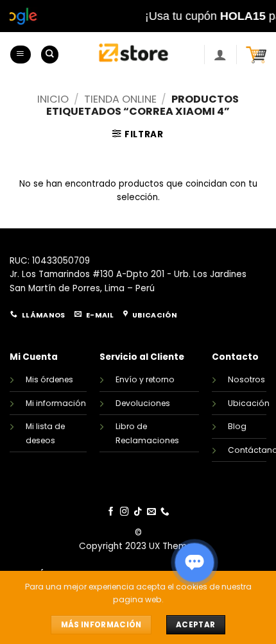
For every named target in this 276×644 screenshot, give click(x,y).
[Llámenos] (164, 512)
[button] (20, 55)
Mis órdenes (49, 379)
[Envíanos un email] (151, 512)
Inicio (53, 99)
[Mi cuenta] (220, 54)
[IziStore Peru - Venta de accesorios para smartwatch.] (133, 54)
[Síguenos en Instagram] (124, 512)
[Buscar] (49, 55)
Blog (237, 426)
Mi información (56, 403)
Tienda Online (120, 99)
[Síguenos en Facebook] (111, 512)
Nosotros (246, 379)
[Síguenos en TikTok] (138, 512)
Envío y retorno (145, 379)
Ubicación (249, 403)
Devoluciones (143, 403)
